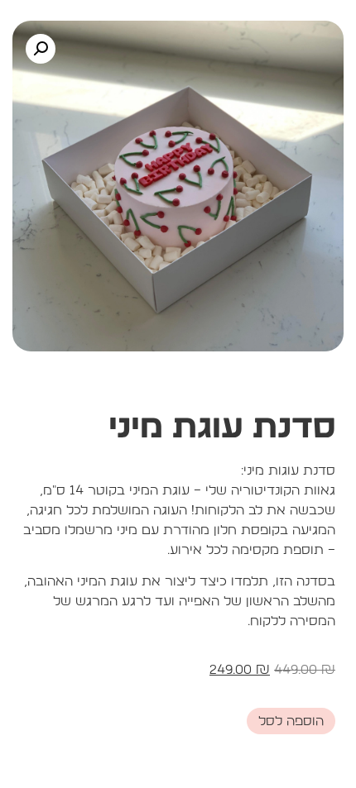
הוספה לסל (291, 721)
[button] (40, 49)
